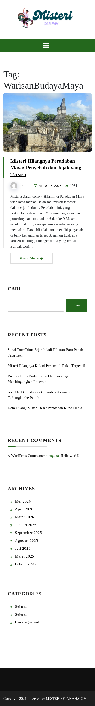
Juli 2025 (22, 548)
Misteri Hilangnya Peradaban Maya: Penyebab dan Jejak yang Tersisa (45, 167)
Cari (14, 289)
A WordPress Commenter (26, 456)
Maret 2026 (24, 517)
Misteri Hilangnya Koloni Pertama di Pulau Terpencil (46, 366)
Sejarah (21, 606)
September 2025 (28, 533)
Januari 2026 (25, 525)
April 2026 (24, 509)
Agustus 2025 (26, 541)
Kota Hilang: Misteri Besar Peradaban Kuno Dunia (45, 408)
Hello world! (70, 456)
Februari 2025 (27, 564)
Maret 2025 (24, 556)
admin (25, 185)
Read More (30, 258)
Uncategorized (27, 622)
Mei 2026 (23, 501)
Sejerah (21, 614)
